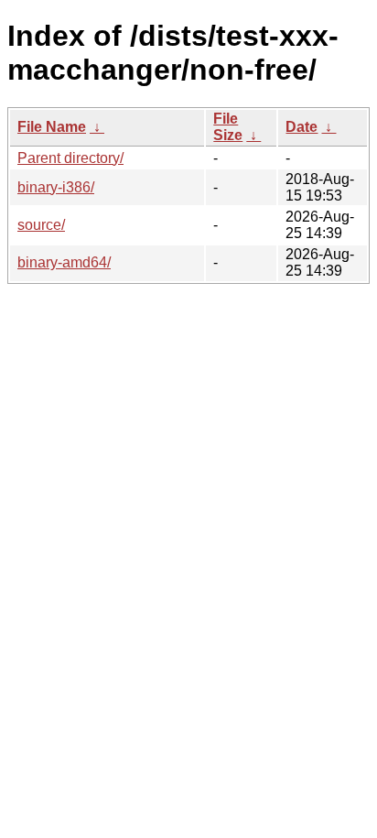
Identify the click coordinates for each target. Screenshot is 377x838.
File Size (227, 127)
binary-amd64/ (64, 262)
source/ (41, 225)
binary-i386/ (55, 187)
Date (301, 127)
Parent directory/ (70, 158)
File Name (51, 127)
